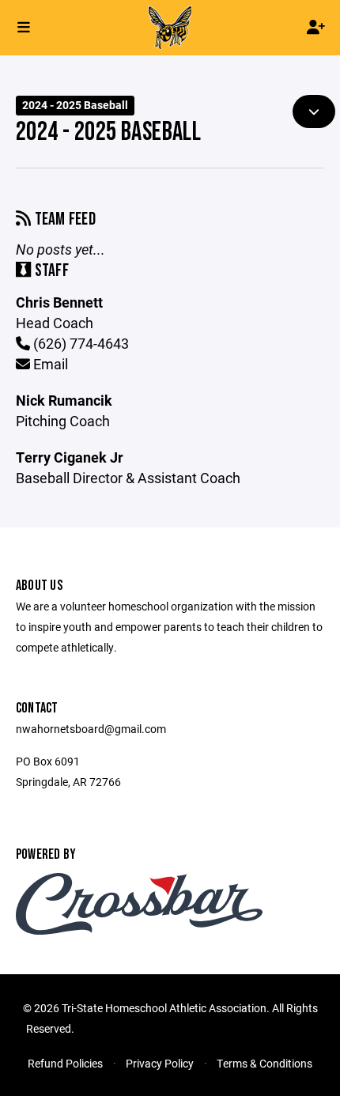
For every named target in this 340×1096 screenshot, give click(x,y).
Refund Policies (65, 1063)
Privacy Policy (160, 1063)
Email (49, 363)
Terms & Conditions (264, 1063)
